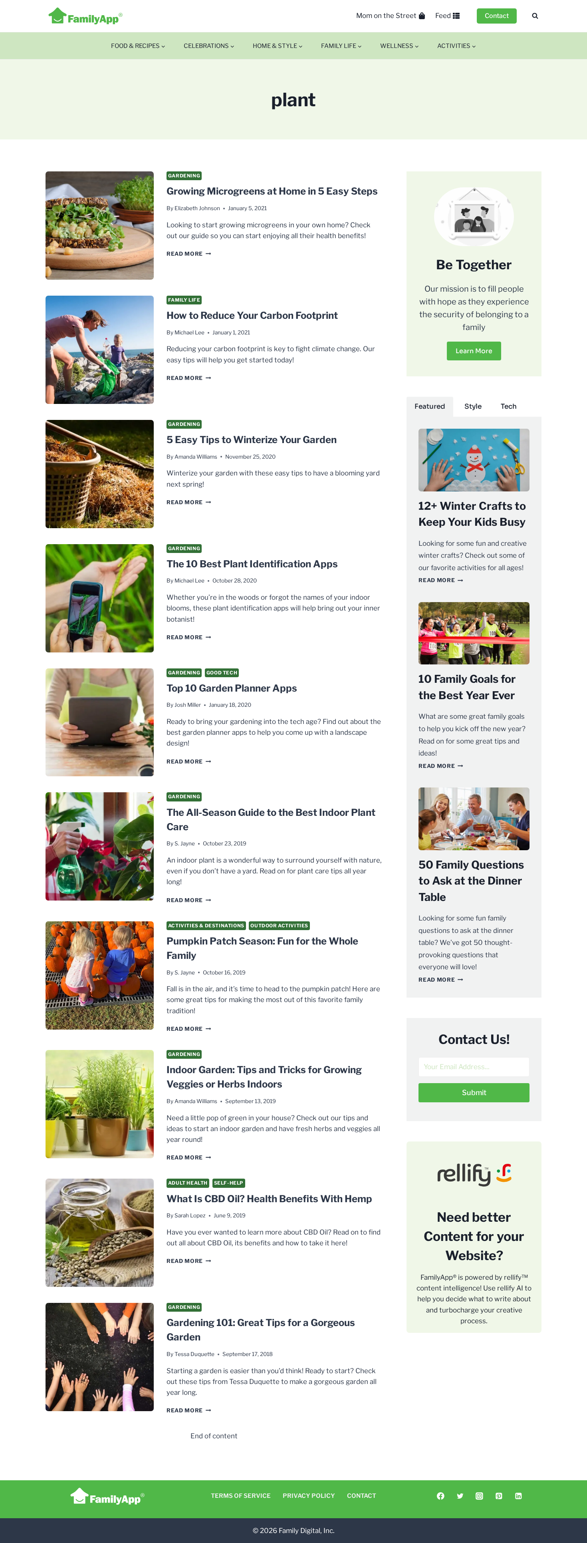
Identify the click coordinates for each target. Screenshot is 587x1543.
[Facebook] (440, 1496)
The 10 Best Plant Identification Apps (252, 564)
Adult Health (188, 1183)
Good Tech (221, 673)
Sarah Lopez (190, 1215)
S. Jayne (185, 843)
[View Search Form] (535, 16)
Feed (443, 16)
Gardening (184, 176)
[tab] (430, 407)
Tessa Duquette (194, 1354)
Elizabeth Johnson (197, 208)
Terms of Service (241, 1495)
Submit (474, 1092)
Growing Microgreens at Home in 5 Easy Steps (272, 191)
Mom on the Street (386, 16)
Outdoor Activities (279, 926)
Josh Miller (188, 705)
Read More (189, 254)
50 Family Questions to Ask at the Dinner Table (471, 881)
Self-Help (229, 1183)
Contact (497, 16)
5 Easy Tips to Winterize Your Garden (252, 439)
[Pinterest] (499, 1496)
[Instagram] (479, 1496)
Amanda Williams (196, 456)
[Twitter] (459, 1496)
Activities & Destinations (206, 926)
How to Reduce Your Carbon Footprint (252, 315)
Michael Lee (189, 332)
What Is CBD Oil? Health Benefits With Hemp (269, 1199)
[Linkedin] (518, 1496)
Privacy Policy (309, 1495)
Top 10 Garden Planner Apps (232, 688)
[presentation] (100, 225)
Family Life (184, 300)
